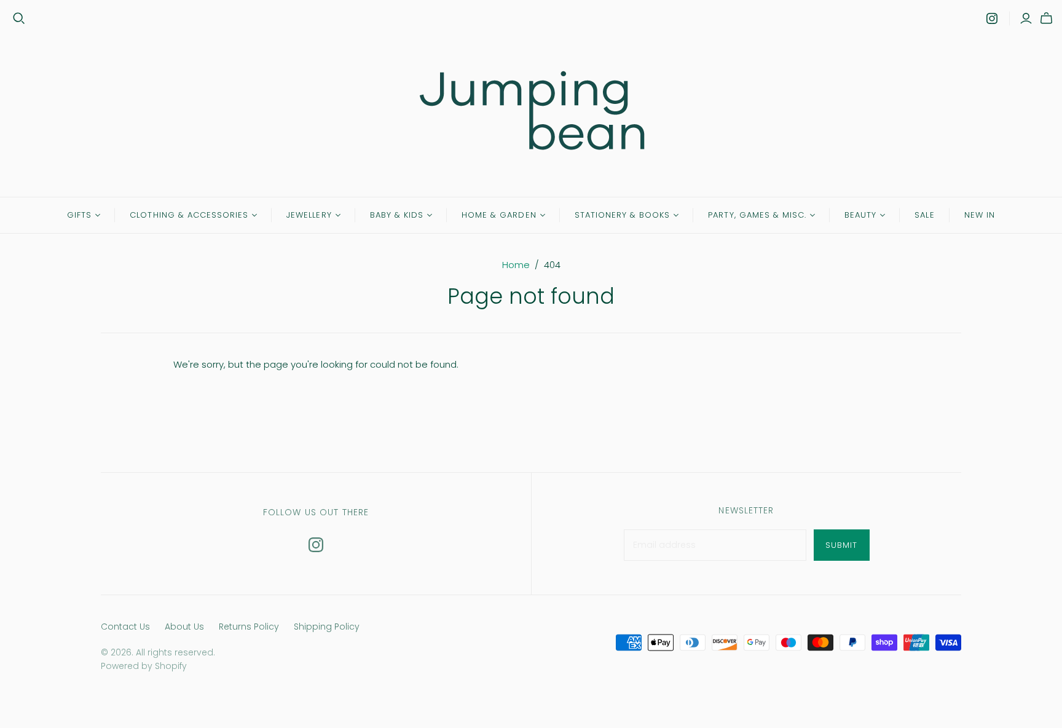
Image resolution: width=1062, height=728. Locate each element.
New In (979, 215)
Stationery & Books (623, 215)
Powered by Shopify (144, 666)
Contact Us (125, 626)
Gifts (79, 215)
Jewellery (308, 215)
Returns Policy (249, 626)
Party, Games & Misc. (757, 215)
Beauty (860, 215)
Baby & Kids (396, 215)
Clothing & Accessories (189, 215)
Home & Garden (499, 215)
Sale (924, 215)
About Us (184, 626)
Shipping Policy (327, 626)
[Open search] (19, 18)
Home (516, 264)
